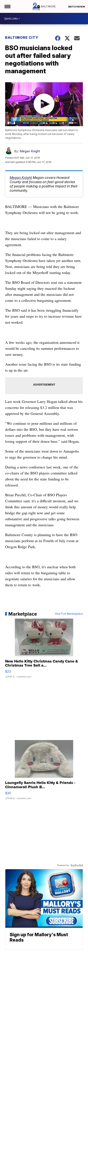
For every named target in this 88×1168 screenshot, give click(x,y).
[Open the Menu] (7, 6)
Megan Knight (30, 151)
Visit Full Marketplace (69, 613)
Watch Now (75, 6)
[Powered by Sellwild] (76, 865)
